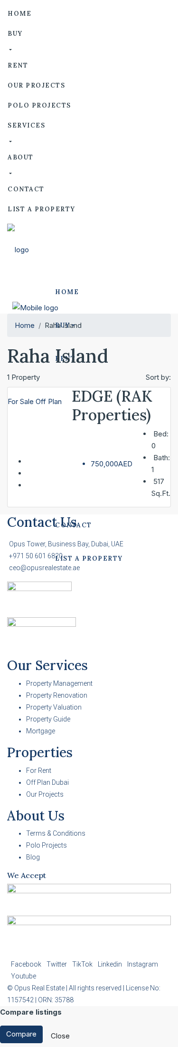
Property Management (59, 683)
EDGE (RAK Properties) (112, 405)
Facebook (27, 964)
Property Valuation (54, 707)
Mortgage (40, 731)
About (21, 157)
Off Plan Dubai (47, 782)
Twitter (57, 964)
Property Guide (48, 719)
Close (60, 1035)
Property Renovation (56, 695)
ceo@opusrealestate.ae (44, 568)
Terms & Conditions (55, 833)
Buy (15, 34)
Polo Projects (39, 105)
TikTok (83, 964)
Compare (21, 1033)
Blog (33, 857)
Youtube (23, 976)
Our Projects (36, 85)
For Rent (38, 770)
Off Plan (49, 401)
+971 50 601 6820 (36, 556)
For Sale (22, 401)
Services (26, 125)
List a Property (41, 209)
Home (19, 14)
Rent (18, 65)
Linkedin (110, 964)
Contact (26, 189)
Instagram (142, 964)
